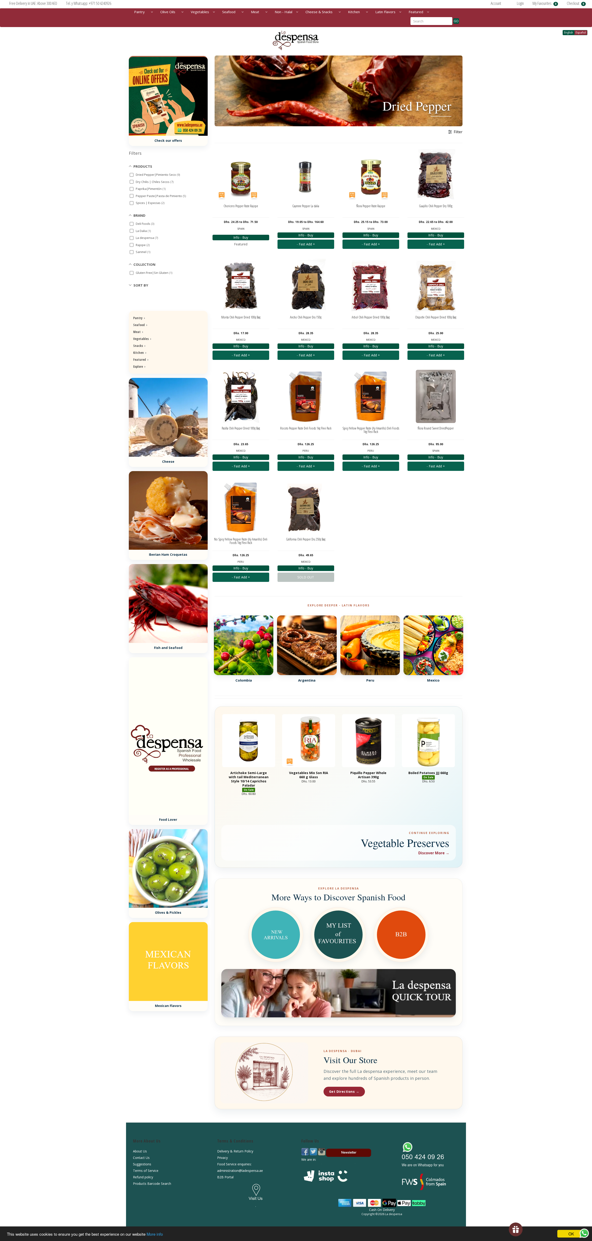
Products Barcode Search (152, 1183)
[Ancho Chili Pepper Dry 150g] (306, 285)
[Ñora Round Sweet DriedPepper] (435, 396)
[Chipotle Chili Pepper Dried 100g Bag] (435, 285)
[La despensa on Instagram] (321, 1151)
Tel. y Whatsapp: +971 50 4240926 (88, 3)
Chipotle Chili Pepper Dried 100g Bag (435, 317)
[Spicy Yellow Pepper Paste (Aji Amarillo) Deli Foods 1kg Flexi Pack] (370, 396)
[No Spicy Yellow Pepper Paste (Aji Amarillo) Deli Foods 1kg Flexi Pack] (241, 507)
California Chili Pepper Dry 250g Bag (305, 539)
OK (571, 1234)
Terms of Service (145, 1170)
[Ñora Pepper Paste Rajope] (370, 174)
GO (456, 21)
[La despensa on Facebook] (305, 1151)
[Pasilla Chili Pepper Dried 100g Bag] (241, 396)
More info (155, 1234)
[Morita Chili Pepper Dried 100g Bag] (241, 285)
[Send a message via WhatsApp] (584, 1233)
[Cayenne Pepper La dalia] (306, 174)
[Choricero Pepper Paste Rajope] (241, 174)
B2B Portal (225, 1177)
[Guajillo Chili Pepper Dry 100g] (435, 174)
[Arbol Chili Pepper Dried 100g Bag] (370, 285)
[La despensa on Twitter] (314, 1151)
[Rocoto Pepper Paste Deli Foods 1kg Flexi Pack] (306, 396)
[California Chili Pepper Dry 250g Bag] (306, 507)
